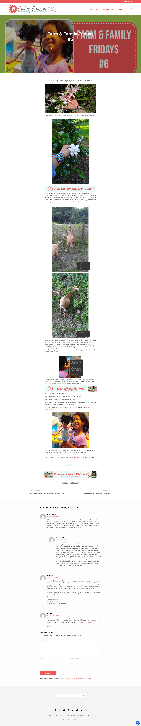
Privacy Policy (79, 719)
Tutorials (106, 9)
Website (42, 665)
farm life (66, 482)
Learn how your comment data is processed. (77, 678)
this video (77, 457)
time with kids (74, 482)
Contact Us (80, 715)
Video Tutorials (70, 715)
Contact (120, 9)
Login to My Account (126, 1)
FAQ (92, 715)
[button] (128, 9)
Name (42, 659)
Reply (48, 531)
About (113, 9)
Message (42, 641)
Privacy (87, 715)
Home (49, 715)
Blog (97, 9)
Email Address (75, 659)
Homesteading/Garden (84, 49)
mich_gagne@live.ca (86, 622)
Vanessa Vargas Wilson (59, 49)
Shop (91, 9)
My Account (56, 715)
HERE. (47, 454)
